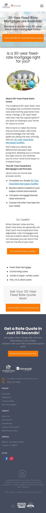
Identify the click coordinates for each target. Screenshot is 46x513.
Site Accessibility (9, 404)
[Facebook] (6, 460)
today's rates (8, 401)
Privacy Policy (10, 492)
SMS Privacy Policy (10, 430)
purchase (6, 394)
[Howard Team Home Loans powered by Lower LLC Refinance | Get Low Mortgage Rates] (17, 368)
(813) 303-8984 (14, 382)
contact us (7, 420)
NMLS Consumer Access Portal (29, 492)
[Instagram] (12, 460)
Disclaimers (7, 423)
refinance (6, 397)
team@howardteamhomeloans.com (22, 378)
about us (6, 416)
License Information (11, 427)
